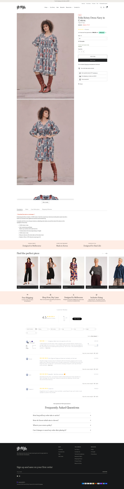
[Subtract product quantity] (79, 51)
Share (81, 84)
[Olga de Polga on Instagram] (19, 476)
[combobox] (43, 329)
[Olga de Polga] (21, 7)
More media (45, 202)
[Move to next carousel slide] (106, 253)
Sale (59, 454)
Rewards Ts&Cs (78, 456)
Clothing (60, 449)
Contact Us (77, 451)
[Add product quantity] (83, 51)
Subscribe (104, 471)
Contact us (95, 73)
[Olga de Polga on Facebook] (17, 476)
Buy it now (92, 60)
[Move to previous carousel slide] (103, 253)
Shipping (86, 64)
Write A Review (77, 318)
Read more (48, 348)
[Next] (73, 1)
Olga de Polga (81, 22)
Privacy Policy (78, 461)
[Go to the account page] (103, 7)
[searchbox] (30, 329)
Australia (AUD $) (21, 482)
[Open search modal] (101, 7)
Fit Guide (93, 451)
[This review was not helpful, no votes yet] (96, 353)
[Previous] (51, 1)
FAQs (92, 449)
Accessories (61, 451)
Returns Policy (78, 463)
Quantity (80, 49)
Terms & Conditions (79, 454)
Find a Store (94, 454)
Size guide (82, 41)
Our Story (77, 449)
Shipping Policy (78, 458)
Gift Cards (60, 456)
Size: (80, 35)
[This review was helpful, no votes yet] (94, 353)
